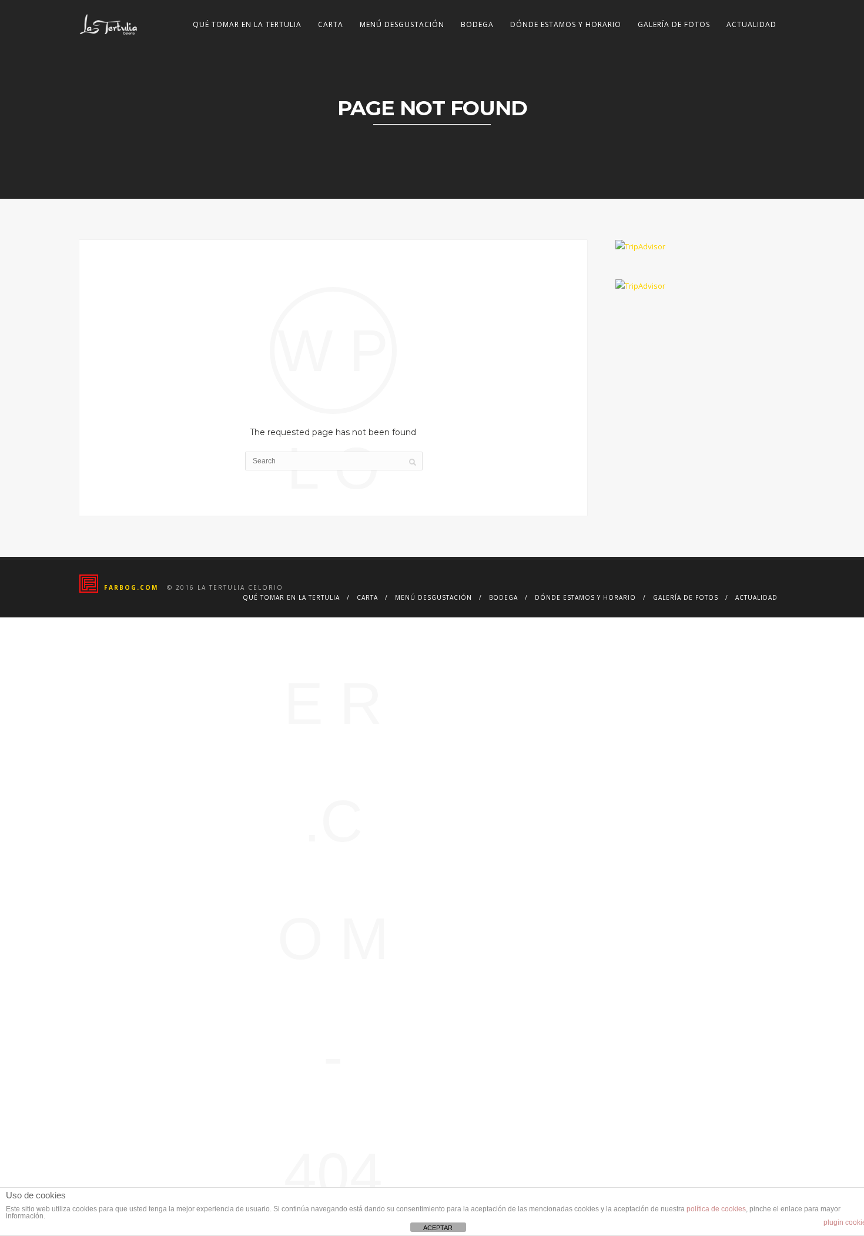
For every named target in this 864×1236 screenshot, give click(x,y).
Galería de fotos (674, 24)
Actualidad (751, 24)
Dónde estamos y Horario (565, 24)
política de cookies (716, 1209)
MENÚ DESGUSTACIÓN (402, 24)
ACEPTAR (438, 1227)
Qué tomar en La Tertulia (247, 24)
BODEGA (477, 24)
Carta (330, 24)
